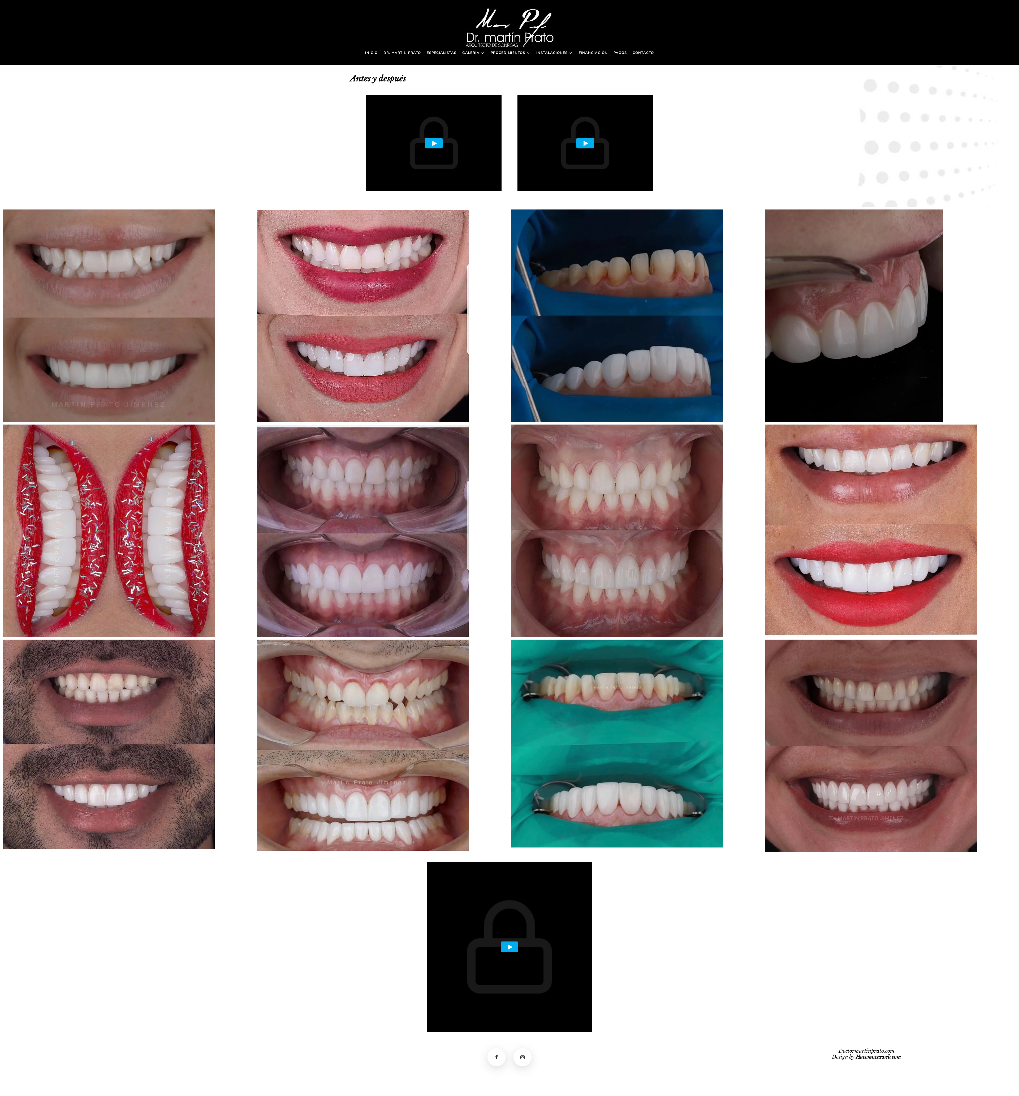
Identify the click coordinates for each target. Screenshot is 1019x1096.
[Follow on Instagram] (522, 1057)
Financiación (593, 53)
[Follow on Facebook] (496, 1057)
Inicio (371, 53)
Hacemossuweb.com (878, 1057)
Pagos (620, 53)
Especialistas (441, 53)
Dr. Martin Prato (402, 53)
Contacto (643, 53)
